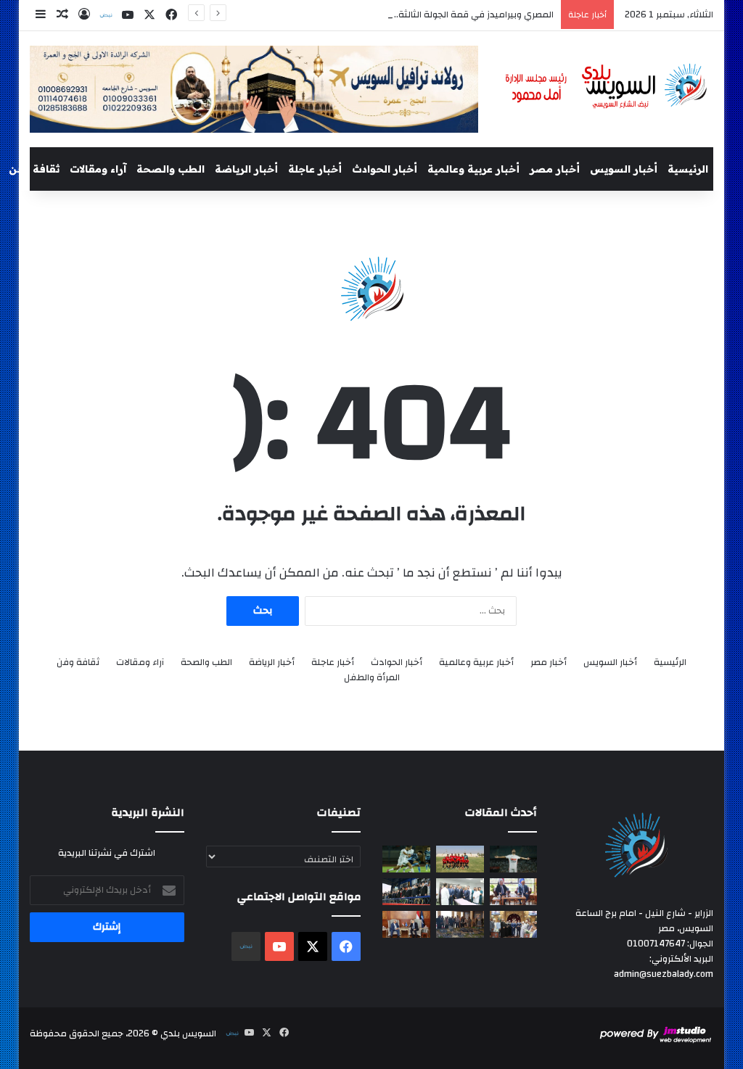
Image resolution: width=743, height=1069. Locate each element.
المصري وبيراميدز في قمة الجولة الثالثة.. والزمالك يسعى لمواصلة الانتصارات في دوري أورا (377, 14)
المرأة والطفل (372, 677)
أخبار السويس (623, 169)
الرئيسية (688, 169)
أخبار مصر (555, 169)
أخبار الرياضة (246, 169)
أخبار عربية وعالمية (473, 169)
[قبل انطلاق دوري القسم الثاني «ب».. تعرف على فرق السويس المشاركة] (460, 859)
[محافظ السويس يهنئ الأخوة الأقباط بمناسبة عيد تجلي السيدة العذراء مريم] (514, 924)
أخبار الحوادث (384, 169)
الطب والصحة (170, 169)
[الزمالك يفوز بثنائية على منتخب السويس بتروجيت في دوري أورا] (514, 859)
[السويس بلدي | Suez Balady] (606, 86)
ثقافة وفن (34, 169)
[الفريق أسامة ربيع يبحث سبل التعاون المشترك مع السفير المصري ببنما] (406, 924)
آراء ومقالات (98, 169)
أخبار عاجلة (315, 169)
